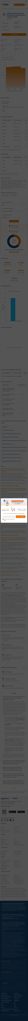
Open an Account (20, 516)
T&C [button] (5, 520)
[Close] (26, 499)
